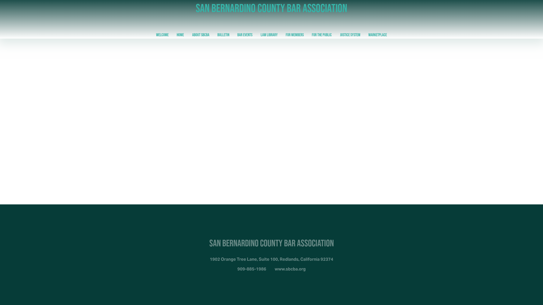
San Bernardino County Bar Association (271, 8)
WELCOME (162, 34)
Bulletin (223, 34)
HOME (180, 34)
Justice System (350, 34)
